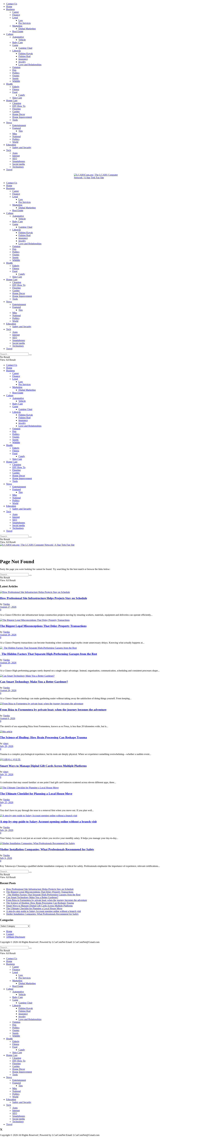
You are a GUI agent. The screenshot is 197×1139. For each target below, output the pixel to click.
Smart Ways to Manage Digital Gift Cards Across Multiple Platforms (43, 765)
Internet (16, 155)
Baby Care (17, 42)
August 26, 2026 (8, 634)
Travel (9, 169)
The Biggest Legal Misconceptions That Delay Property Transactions (43, 626)
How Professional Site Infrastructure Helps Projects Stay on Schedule (43, 598)
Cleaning (16, 103)
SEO (14, 158)
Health (9, 84)
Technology (18, 167)
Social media (18, 164)
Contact (10, 934)
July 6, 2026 (6, 858)
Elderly (15, 86)
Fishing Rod (24, 56)
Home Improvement (22, 117)
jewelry (22, 61)
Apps (15, 153)
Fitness (15, 89)
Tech (8, 150)
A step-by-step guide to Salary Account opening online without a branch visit (48, 821)
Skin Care (17, 97)
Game (15, 45)
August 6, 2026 (7, 718)
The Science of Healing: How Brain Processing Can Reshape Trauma (43, 737)
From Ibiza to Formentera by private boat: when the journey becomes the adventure (53, 709)
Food (14, 92)
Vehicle (22, 39)
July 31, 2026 (6, 774)
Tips (20, 131)
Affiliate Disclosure (15, 937)
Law (20, 20)
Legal (15, 17)
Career (15, 12)
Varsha (6, 604)
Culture (9, 34)
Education (11, 144)
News (9, 122)
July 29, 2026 (6, 746)
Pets (14, 70)
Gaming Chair (25, 48)
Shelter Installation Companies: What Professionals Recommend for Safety (47, 849)
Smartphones (18, 161)
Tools (15, 120)
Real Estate (17, 31)
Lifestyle (16, 50)
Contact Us (11, 3)
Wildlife (16, 81)
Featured (16, 128)
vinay (5, 743)
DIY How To (18, 106)
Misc (14, 133)
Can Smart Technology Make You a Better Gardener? (34, 681)
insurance (23, 59)
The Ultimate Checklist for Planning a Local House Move (36, 793)
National (16, 136)
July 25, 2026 (6, 802)
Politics (15, 73)
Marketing (17, 26)
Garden (16, 111)
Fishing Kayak (25, 53)
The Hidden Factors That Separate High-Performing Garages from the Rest (48, 653)
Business (10, 9)
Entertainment (19, 125)
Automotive (18, 37)
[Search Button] (30, 354)
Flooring (16, 108)
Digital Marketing (27, 28)
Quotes (15, 75)
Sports (15, 78)
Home (9, 6)
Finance (16, 15)
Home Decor (18, 114)
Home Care (11, 100)
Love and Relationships (29, 64)
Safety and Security (21, 147)
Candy (21, 95)
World (15, 142)
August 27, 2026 (8, 607)
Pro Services (24, 23)
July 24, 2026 (6, 830)
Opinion (16, 67)
